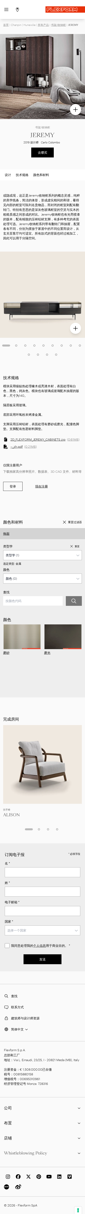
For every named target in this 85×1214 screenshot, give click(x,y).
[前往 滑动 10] (28, 354)
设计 (8, 175)
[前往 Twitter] (28, 1176)
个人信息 (39, 945)
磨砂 (6, 652)
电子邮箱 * (12, 902)
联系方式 (17, 1007)
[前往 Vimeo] (69, 1176)
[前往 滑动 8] (70, 345)
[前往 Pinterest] (38, 1176)
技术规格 (22, 175)
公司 (8, 1108)
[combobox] (42, 555)
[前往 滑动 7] (61, 345)
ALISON (11, 815)
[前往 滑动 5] (43, 345)
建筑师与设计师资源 (25, 1018)
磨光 (47, 652)
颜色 (6, 569)
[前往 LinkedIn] (58, 1176)
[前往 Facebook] (17, 1176)
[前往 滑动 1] (6, 345)
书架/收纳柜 (58, 25)
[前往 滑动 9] (79, 345)
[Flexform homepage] (65, 9)
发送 (42, 959)
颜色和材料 (41, 175)
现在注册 (41, 486)
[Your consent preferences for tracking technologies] (78, 1210)
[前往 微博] (17, 1187)
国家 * (9, 921)
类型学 (8, 546)
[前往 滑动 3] (25, 345)
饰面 (6, 533)
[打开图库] (75, 109)
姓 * (7, 882)
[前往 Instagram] (7, 1176)
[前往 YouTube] (48, 1176)
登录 (13, 486)
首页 (6, 25)
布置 (8, 1123)
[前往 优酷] (7, 1186)
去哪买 (42, 152)
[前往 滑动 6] (52, 345)
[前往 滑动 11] (37, 354)
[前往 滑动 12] (47, 354)
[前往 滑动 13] (56, 354)
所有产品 (43, 25)
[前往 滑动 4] (34, 345)
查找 (6, 592)
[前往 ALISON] (42, 764)
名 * (7, 863)
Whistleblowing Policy (25, 1153)
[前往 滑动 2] (16, 345)
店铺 (8, 1138)
